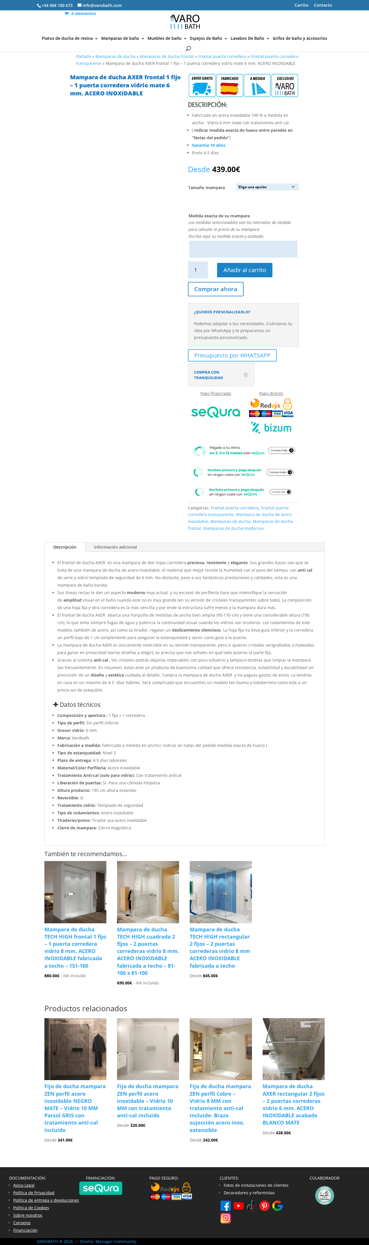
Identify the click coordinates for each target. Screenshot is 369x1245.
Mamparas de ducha (115, 56)
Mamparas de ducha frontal (167, 56)
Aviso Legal (24, 1185)
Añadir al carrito (244, 270)
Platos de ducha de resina (67, 38)
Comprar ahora (215, 289)
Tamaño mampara (206, 187)
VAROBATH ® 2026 (55, 1241)
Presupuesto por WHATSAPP (232, 355)
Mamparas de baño (120, 38)
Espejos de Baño (206, 38)
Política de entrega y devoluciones (46, 1200)
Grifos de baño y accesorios (300, 38)
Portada (83, 56)
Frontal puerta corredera (222, 56)
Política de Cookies (31, 1207)
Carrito (301, 5)
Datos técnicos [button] (79, 704)
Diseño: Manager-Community (108, 1241)
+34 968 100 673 (57, 5)
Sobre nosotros (27, 1215)
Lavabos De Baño (247, 38)
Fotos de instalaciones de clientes (256, 1185)
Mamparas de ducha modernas (233, 528)
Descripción (64, 547)
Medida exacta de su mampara (219, 216)
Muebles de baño (165, 38)
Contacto (323, 5)
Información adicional (115, 547)
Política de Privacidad (33, 1192)
